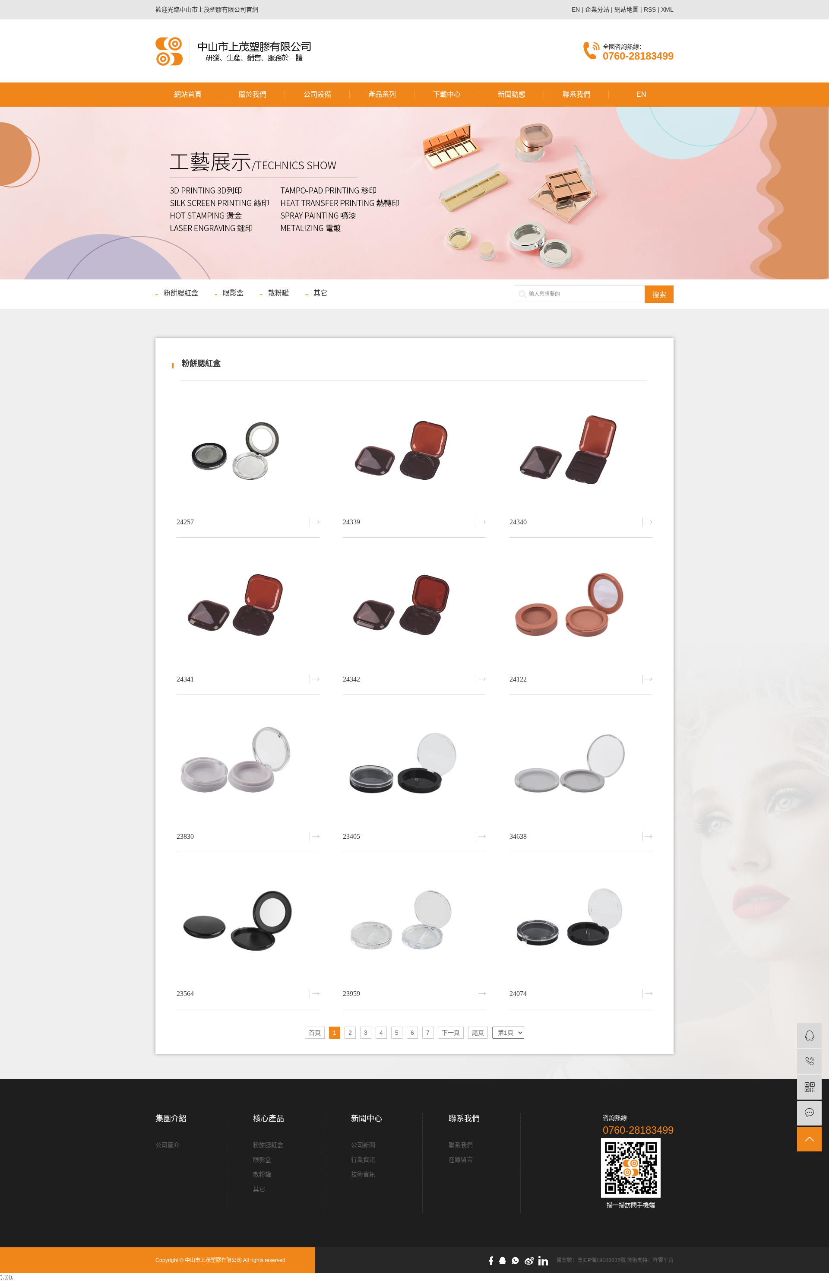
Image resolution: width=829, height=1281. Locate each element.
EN (576, 9)
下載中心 (447, 94)
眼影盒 (233, 293)
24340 (518, 522)
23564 (185, 993)
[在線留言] (809, 1113)
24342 (351, 679)
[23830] (248, 766)
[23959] (414, 923)
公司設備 (317, 94)
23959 (351, 993)
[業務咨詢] (809, 1035)
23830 (185, 836)
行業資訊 (363, 1159)
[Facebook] (493, 1260)
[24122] (580, 609)
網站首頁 (188, 94)
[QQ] (504, 1260)
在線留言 (461, 1159)
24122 (518, 679)
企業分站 (597, 9)
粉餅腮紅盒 (181, 293)
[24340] (580, 451)
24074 (518, 993)
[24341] (248, 609)
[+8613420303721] (809, 1061)
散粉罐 (278, 293)
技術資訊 (363, 1174)
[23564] (248, 923)
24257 (185, 522)
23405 (351, 836)
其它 (320, 293)
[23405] (414, 766)
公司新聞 (363, 1144)
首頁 (315, 1032)
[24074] (580, 923)
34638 (518, 836)
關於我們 (252, 94)
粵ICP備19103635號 (601, 1260)
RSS (650, 9)
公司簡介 (167, 1144)
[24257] (248, 451)
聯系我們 (576, 94)
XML (667, 9)
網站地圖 (626, 9)
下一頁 (451, 1032)
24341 (185, 679)
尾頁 (478, 1032)
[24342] (414, 609)
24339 (351, 522)
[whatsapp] (517, 1260)
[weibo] (531, 1260)
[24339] (414, 451)
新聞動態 (511, 94)
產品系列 (382, 94)
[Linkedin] (545, 1260)
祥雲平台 (663, 1260)
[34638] (580, 766)
